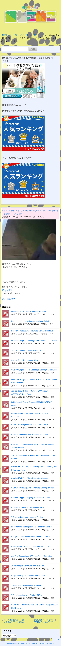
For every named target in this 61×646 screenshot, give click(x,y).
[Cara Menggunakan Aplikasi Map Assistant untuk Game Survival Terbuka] (5, 446)
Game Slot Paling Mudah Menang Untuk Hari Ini (29, 425)
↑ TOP (56, 639)
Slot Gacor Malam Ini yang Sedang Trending (28, 350)
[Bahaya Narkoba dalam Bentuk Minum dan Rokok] (5, 539)
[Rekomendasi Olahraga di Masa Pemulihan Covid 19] (5, 529)
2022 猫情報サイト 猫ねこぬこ (28, 643)
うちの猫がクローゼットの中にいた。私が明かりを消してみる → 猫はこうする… (43, 621)
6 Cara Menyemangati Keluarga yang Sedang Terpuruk (32, 488)
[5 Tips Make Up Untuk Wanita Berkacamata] (5, 578)
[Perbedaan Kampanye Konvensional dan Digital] (5, 323)
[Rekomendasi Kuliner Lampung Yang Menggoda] (5, 549)
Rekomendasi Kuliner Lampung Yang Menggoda (30, 546)
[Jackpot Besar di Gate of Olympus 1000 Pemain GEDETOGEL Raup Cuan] (5, 393)
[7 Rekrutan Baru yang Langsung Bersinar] (5, 519)
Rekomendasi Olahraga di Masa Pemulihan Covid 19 (31, 527)
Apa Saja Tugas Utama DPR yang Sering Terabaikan (31, 556)
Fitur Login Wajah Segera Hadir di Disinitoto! (28, 311)
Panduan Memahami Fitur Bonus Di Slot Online (29, 435)
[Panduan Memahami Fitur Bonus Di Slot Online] (5, 437)
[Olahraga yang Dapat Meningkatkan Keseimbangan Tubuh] (5, 343)
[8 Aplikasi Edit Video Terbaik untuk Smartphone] (5, 480)
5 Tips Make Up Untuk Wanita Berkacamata (28, 576)
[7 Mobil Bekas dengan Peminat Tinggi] (5, 588)
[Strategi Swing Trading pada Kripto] (5, 362)
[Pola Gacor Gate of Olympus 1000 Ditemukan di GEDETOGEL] (5, 416)
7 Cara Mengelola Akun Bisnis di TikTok (26, 595)
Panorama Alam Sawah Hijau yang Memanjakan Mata (32, 331)
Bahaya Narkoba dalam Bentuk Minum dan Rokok (30, 537)
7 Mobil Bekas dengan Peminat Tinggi (26, 585)
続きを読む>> (8, 299)
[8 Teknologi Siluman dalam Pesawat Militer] (5, 510)
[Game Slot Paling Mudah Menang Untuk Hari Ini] (5, 427)
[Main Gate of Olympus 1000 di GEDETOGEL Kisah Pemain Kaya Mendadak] (5, 382)
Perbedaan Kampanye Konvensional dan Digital (30, 321)
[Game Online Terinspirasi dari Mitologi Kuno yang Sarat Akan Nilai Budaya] (5, 607)
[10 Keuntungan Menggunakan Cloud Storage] (5, 568)
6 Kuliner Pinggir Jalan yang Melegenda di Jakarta (30, 498)
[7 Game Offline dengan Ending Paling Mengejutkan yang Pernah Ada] (5, 458)
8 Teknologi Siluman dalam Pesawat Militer (28, 507)
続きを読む (7, 290)
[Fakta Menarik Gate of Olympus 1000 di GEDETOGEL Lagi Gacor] (5, 404)
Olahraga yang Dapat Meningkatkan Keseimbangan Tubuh (34, 341)
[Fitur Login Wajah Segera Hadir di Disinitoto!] (5, 314)
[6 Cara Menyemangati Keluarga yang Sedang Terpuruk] (5, 490)
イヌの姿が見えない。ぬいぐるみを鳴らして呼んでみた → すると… (14, 621)
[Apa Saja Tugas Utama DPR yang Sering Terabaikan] (5, 558)
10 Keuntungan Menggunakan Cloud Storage (29, 566)
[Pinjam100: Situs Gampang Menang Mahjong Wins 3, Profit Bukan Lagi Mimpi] (5, 469)
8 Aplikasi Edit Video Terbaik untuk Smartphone (29, 478)
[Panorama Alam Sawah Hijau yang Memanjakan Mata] (5, 333)
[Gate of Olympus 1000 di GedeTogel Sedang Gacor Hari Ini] (5, 372)
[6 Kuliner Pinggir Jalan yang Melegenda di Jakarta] (5, 500)
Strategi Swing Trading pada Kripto (24, 360)
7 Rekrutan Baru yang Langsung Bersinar (27, 517)
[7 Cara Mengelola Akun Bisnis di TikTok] (5, 597)
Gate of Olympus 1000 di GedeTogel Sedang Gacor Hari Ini (34, 370)
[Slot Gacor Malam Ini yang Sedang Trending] (5, 353)
